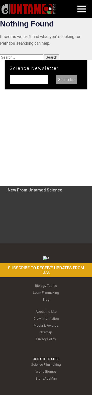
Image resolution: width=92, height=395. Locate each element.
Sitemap (46, 332)
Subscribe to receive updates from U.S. (46, 270)
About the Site (46, 312)
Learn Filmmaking (46, 293)
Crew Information (46, 318)
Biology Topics (46, 286)
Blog (46, 299)
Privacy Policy (46, 339)
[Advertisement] (46, 139)
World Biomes (46, 371)
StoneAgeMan (46, 378)
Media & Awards (46, 325)
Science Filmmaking (46, 364)
